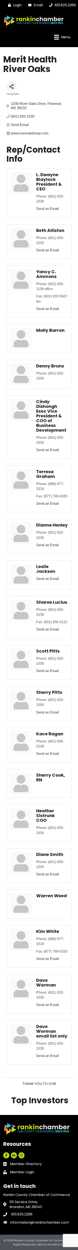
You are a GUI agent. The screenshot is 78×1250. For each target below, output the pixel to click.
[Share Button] (11, 86)
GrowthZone (56, 1244)
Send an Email (47, 209)
